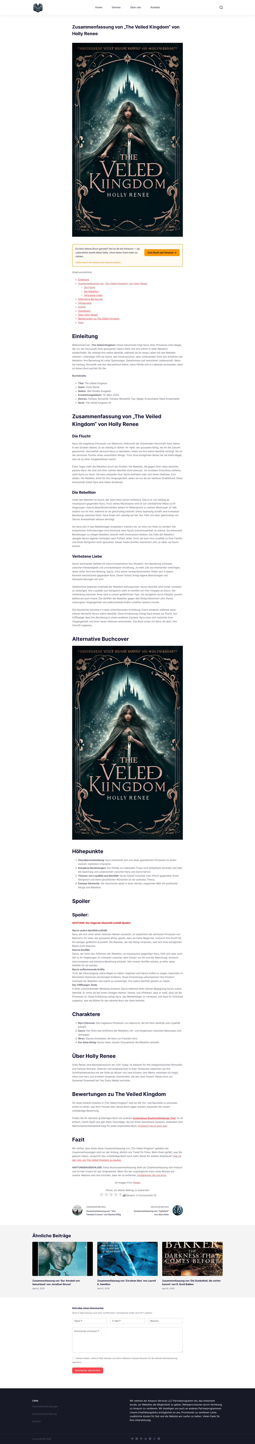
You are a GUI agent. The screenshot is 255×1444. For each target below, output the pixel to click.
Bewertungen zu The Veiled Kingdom (98, 318)
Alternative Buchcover (90, 299)
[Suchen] (221, 7)
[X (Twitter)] (137, 1439)
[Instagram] (159, 1439)
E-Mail (116, 1321)
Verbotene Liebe (93, 295)
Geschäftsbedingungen (45, 1406)
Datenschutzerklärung (44, 1413)
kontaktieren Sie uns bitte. (151, 1175)
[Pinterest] (141, 1439)
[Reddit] (145, 1439)
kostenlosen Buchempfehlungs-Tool (154, 1118)
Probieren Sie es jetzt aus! (152, 1125)
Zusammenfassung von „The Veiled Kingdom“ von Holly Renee (112, 283)
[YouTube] (150, 1439)
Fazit (81, 322)
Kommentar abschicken (87, 1370)
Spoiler (82, 306)
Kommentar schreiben (86, 1331)
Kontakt (155, 7)
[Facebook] (132, 1439)
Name (78, 1321)
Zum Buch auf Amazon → (161, 252)
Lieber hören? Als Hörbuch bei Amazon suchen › (98, 262)
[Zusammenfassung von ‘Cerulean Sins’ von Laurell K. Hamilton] (127, 1259)
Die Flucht (89, 287)
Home (98, 7)
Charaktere (84, 310)
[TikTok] (154, 1439)
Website (154, 1321)
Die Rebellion (91, 291)
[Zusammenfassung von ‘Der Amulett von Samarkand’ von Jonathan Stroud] (62, 1259)
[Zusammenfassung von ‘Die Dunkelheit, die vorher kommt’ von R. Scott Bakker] (192, 1259)
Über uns (135, 7)
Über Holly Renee (88, 314)
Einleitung (83, 279)
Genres (116, 7)
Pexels (136, 1182)
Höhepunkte (85, 303)
